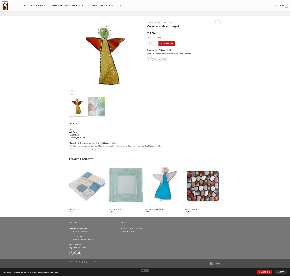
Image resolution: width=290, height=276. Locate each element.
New (181, 54)
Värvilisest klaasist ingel (154, 209)
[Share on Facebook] (149, 59)
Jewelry (39, 6)
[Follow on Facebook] (71, 253)
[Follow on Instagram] (75, 253)
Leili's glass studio (167, 54)
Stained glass (188, 54)
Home (149, 22)
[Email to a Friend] (157, 59)
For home (28, 6)
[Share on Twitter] (153, 59)
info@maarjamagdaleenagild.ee (81, 239)
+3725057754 (74, 135)
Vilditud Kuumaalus (192, 209)
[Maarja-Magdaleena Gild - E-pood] (11, 5)
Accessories (51, 6)
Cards (109, 6)
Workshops (98, 6)
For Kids (75, 6)
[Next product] (215, 21)
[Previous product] (219, 21)
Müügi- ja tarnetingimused (131, 228)
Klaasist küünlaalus (114, 209)
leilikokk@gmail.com (77, 138)
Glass (156, 50)
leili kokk (176, 54)
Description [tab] (74, 123)
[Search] (287, 13)
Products (158, 22)
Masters (85, 6)
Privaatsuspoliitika (128, 231)
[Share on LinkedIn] (165, 59)
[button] (281, 5)
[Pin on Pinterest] (161, 59)
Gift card (119, 6)
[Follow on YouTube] (79, 253)
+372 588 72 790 (75, 236)
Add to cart (167, 44)
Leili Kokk (169, 50)
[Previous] (73, 57)
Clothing (64, 6)
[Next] (139, 57)
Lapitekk (72, 209)
